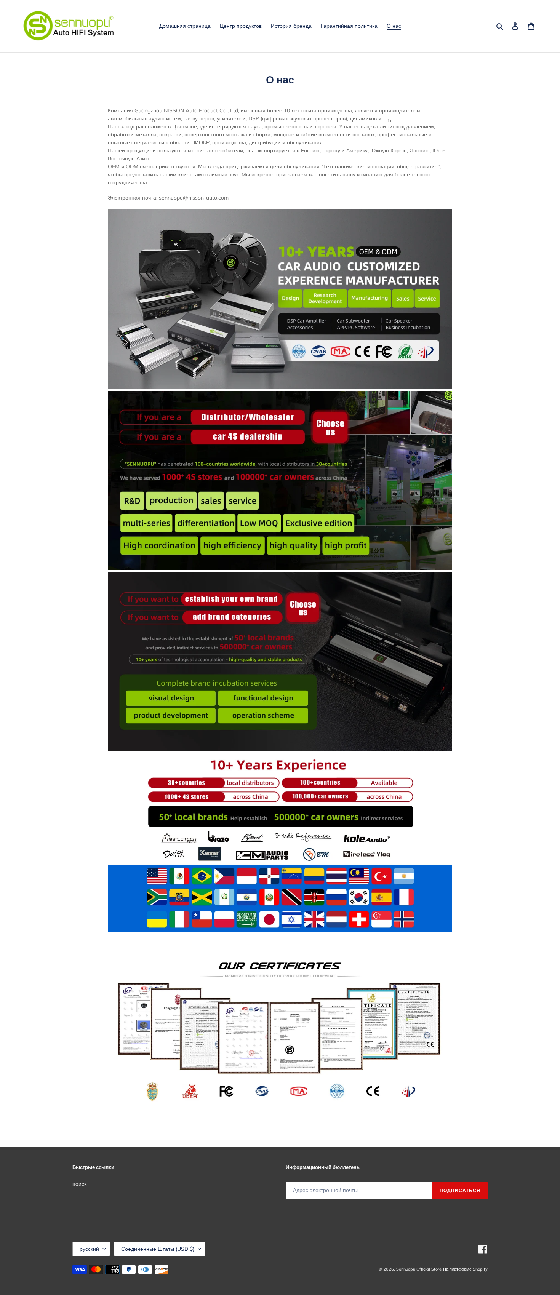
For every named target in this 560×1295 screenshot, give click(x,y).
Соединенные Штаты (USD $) (157, 1248)
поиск (79, 1183)
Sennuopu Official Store (419, 1269)
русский (89, 1248)
